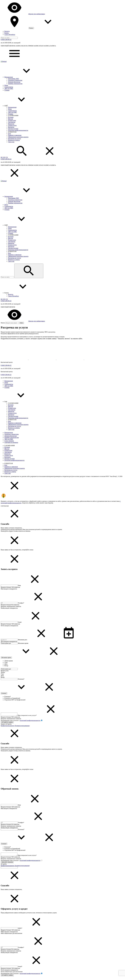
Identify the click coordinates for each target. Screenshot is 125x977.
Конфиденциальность (7, 725)
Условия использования (22, 725)
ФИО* (20, 928)
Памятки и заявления (14, 135)
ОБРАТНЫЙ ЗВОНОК (8, 46)
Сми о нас (11, 142)
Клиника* (21, 679)
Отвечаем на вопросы (11, 442)
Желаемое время (23, 643)
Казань (31, 28)
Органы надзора (13, 128)
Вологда (7, 31)
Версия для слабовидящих (36, 14)
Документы (11, 122)
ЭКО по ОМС (8, 88)
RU (2, 157)
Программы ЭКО (13, 78)
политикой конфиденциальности (30, 720)
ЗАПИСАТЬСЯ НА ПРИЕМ (24, 46)
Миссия (10, 119)
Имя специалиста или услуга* (27, 715)
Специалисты (8, 87)
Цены (6, 85)
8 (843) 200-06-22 (6, 39)
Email (19, 622)
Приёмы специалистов (15, 83)
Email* (20, 966)
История (10, 117)
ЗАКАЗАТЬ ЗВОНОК (7, 862)
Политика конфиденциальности (18, 130)
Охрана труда (12, 125)
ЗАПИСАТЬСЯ (38, 46)
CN (7, 157)
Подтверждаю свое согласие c (20, 720)
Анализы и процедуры (15, 80)
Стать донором (9, 441)
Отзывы (6, 90)
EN (4, 157)
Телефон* (21, 603)
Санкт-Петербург (9, 34)
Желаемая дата (22, 639)
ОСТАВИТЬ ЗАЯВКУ (7, 722)
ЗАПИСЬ (47, 46)
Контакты (11, 127)
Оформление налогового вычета (18, 137)
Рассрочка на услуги (14, 138)
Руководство (12, 120)
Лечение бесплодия (14, 82)
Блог (9, 133)
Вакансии (11, 124)
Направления (8, 77)
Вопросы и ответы (14, 140)
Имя (19, 585)
